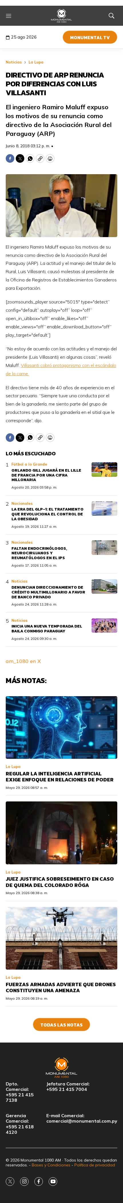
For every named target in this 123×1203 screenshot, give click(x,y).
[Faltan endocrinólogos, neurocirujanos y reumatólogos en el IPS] (104, 547)
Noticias (14, 62)
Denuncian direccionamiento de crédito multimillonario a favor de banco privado (48, 592)
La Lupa (36, 62)
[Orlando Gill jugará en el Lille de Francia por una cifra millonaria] (104, 469)
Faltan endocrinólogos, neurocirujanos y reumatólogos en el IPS (39, 553)
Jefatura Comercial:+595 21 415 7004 (68, 1086)
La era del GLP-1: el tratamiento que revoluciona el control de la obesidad (47, 514)
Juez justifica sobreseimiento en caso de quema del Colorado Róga (60, 882)
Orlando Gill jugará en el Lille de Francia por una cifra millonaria (46, 475)
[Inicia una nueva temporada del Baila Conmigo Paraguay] (104, 625)
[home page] (61, 16)
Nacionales (22, 503)
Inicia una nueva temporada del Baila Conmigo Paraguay (46, 628)
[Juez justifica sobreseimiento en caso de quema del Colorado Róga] (61, 832)
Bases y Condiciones (51, 1165)
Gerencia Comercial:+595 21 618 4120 (20, 1124)
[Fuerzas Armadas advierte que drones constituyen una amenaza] (61, 938)
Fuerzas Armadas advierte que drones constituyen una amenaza (61, 987)
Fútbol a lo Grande (29, 464)
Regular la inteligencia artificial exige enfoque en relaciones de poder (60, 777)
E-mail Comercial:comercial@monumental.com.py (81, 1118)
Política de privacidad (94, 1165)
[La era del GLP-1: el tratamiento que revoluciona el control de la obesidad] (104, 508)
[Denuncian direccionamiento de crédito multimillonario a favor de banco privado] (104, 586)
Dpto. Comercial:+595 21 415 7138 (20, 1092)
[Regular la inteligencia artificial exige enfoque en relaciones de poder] (61, 727)
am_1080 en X (23, 661)
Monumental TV (90, 37)
